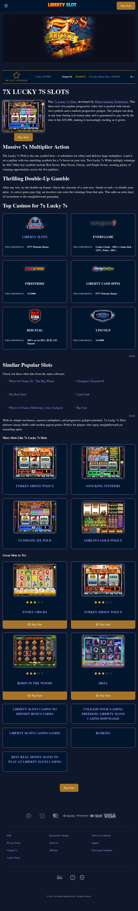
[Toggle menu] (6, 5)
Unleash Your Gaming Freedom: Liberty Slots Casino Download (103, 714)
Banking (103, 733)
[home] (63, 8)
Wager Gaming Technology (111, 101)
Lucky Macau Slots (89, 76)
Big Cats (81, 408)
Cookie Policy (13, 857)
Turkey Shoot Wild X (35, 486)
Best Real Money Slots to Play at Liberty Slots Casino (34, 759)
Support (95, 842)
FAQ (9, 835)
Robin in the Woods (34, 683)
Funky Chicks (35, 612)
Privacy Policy (14, 842)
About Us (53, 842)
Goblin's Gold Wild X (103, 540)
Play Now (126, 5)
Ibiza (103, 683)
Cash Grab (82, 394)
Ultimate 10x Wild (35, 540)
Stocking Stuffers (103, 486)
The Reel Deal (17, 394)
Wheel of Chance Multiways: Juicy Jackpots (36, 408)
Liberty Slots (34, 237)
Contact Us (12, 850)
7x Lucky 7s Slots (65, 101)
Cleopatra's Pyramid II (90, 381)
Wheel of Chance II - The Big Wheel (31, 381)
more (132, 356)
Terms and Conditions (102, 850)
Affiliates (53, 850)
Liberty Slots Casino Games (34, 733)
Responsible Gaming (59, 835)
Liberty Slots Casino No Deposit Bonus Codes (35, 711)
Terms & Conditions (101, 835)
